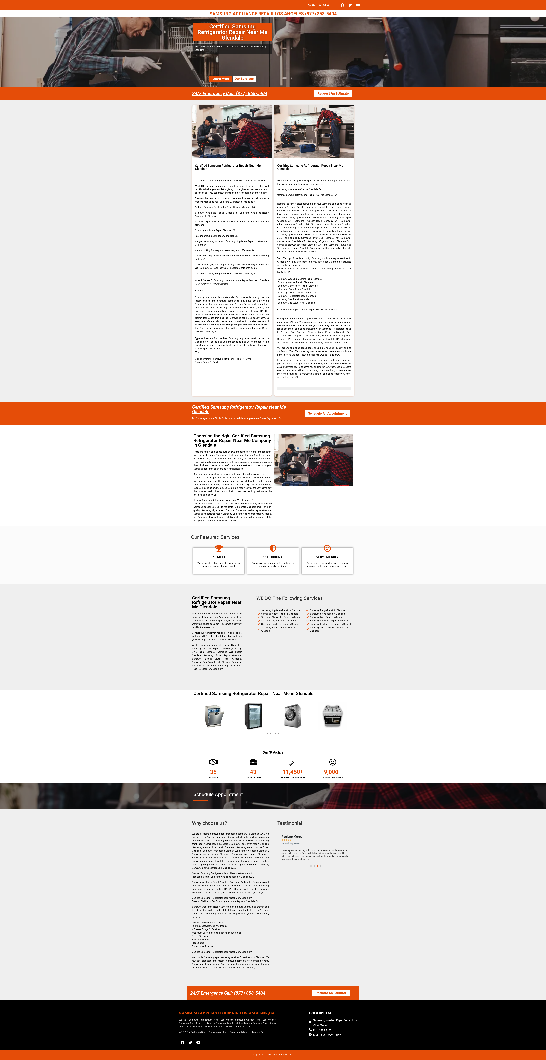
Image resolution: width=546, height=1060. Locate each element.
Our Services (244, 78)
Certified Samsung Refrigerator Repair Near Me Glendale (239, 409)
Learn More (220, 78)
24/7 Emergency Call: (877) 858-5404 (229, 93)
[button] (267, 733)
